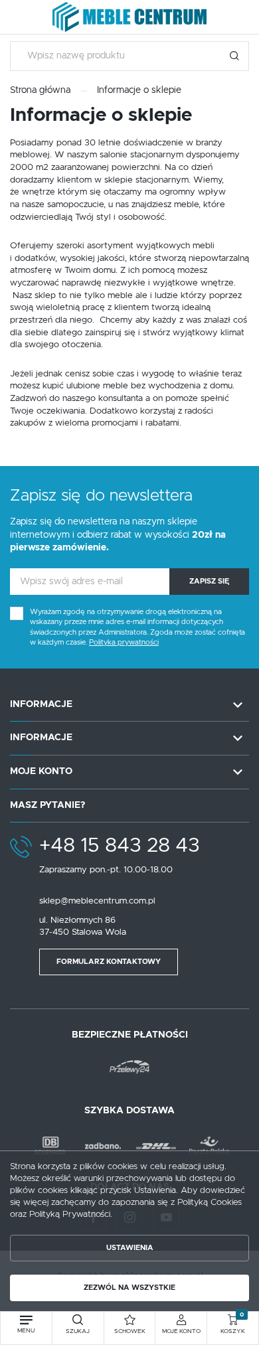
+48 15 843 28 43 (119, 846)
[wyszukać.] (234, 56)
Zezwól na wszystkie (129, 1287)
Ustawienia (129, 1247)
